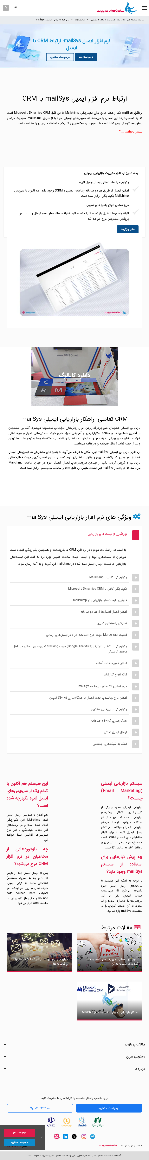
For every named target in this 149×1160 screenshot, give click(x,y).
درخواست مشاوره (60, 57)
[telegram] (92, 1139)
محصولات (80, 20)
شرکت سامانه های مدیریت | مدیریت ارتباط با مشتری (117, 20)
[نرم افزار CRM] (117, 8)
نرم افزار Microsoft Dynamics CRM (37, 112)
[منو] (144, 8)
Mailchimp (16, 462)
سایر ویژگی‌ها (128, 229)
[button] (16, 7)
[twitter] (74, 1139)
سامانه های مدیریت (109, 1146)
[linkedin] (65, 1139)
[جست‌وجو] (6, 8)
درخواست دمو (86, 57)
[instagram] (84, 1139)
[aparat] (57, 1139)
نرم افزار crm (73, 467)
